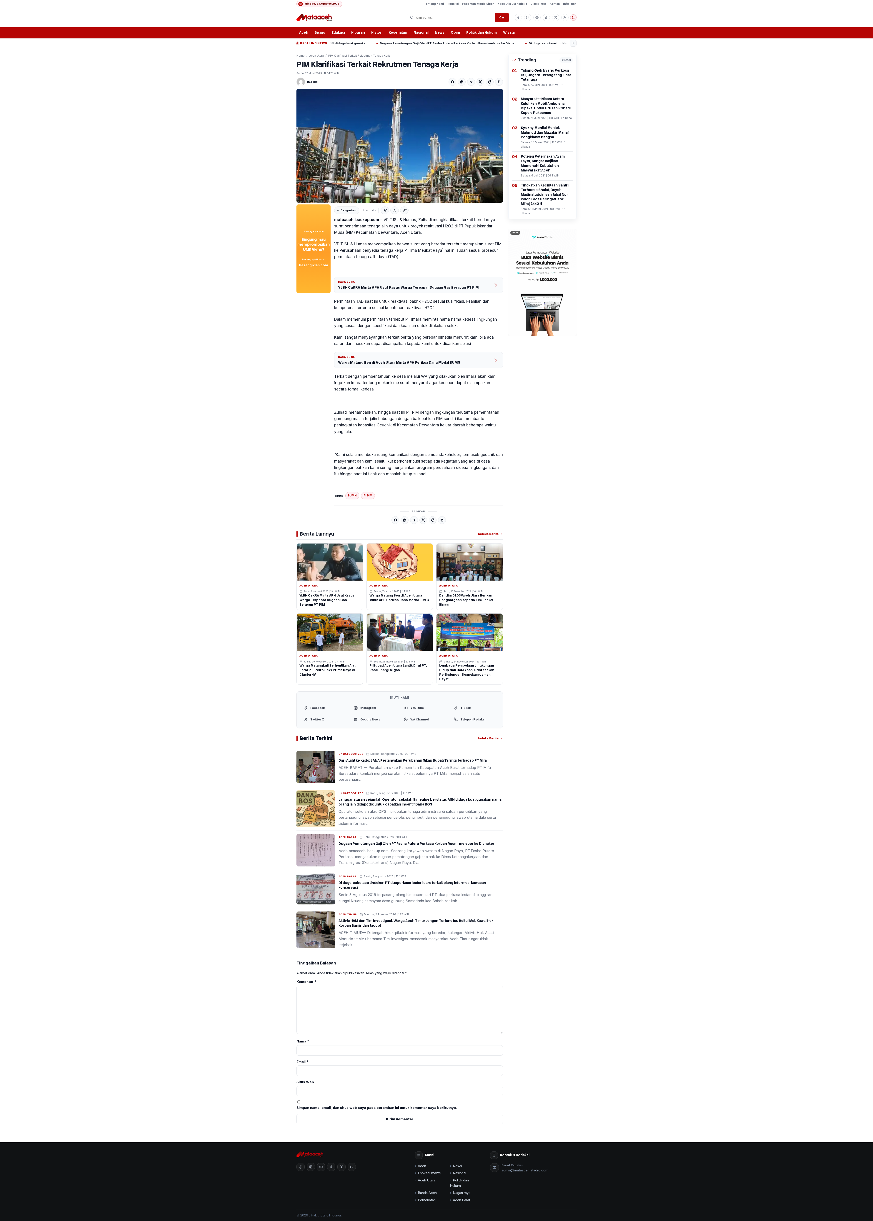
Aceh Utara (316, 55)
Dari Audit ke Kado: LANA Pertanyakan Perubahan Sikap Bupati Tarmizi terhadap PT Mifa (413, 760)
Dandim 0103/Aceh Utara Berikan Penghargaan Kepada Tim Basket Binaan (466, 600)
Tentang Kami (434, 3)
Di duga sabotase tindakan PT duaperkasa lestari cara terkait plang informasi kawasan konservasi (506, 43)
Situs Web (305, 1082)
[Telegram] (471, 82)
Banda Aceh (427, 1193)
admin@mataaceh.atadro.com (525, 1170)
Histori (376, 32)
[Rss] (565, 17)
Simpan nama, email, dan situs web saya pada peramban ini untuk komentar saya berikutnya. (376, 1107)
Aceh (303, 32)
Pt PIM (368, 495)
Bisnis (320, 32)
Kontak (555, 3)
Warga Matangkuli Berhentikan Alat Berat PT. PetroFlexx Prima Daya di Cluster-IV (327, 670)
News (439, 32)
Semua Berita (488, 534)
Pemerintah (427, 1200)
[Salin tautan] (499, 82)
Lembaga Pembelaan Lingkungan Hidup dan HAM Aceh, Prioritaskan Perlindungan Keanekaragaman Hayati (466, 672)
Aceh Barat (348, 837)
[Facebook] (452, 82)
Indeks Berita (488, 738)
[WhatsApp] (462, 82)
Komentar (306, 981)
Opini (455, 32)
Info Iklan (570, 3)
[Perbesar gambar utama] (399, 146)
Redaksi (453, 3)
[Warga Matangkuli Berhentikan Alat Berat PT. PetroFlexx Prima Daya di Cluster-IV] (330, 632)
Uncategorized (351, 753)
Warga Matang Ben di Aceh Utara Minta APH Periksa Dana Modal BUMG (399, 362)
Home (300, 55)
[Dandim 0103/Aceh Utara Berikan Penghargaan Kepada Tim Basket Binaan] (469, 562)
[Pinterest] (490, 82)
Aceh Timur (348, 914)
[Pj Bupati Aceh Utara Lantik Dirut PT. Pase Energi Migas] (400, 632)
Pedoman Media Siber (478, 3)
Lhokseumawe (429, 1173)
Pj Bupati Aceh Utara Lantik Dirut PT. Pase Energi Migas (398, 667)
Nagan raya (461, 1193)
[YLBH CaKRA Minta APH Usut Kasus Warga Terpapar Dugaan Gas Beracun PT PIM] (330, 562)
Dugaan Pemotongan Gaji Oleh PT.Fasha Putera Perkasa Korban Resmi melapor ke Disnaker (357, 43)
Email (302, 1062)
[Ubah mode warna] (573, 17)
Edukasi (338, 32)
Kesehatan (398, 32)
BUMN (352, 495)
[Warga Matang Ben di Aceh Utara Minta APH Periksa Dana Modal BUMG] (400, 562)
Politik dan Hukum (481, 32)
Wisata (509, 32)
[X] (480, 82)
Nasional (421, 32)
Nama (302, 1041)
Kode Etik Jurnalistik (512, 3)
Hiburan (358, 32)
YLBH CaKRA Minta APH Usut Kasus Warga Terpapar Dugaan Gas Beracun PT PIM (408, 287)
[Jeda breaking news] (573, 43)
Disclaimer (538, 3)
